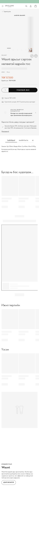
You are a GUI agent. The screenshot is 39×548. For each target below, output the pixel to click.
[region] (19, 35)
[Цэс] (2, 6)
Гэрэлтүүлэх (7, 11)
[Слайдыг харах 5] (26, 50)
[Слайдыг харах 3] (17, 50)
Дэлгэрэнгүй (5, 131)
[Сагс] (36, 6)
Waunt (4, 55)
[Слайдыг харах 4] (22, 50)
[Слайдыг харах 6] (30, 50)
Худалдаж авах (23, 90)
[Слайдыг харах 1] (9, 50)
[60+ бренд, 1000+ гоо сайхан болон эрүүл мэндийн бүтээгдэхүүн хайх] (26, 6)
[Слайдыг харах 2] (13, 50)
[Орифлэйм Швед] (9, 6)
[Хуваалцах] (32, 56)
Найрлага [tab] (23, 140)
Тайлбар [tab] (11, 140)
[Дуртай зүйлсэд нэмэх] (35, 56)
